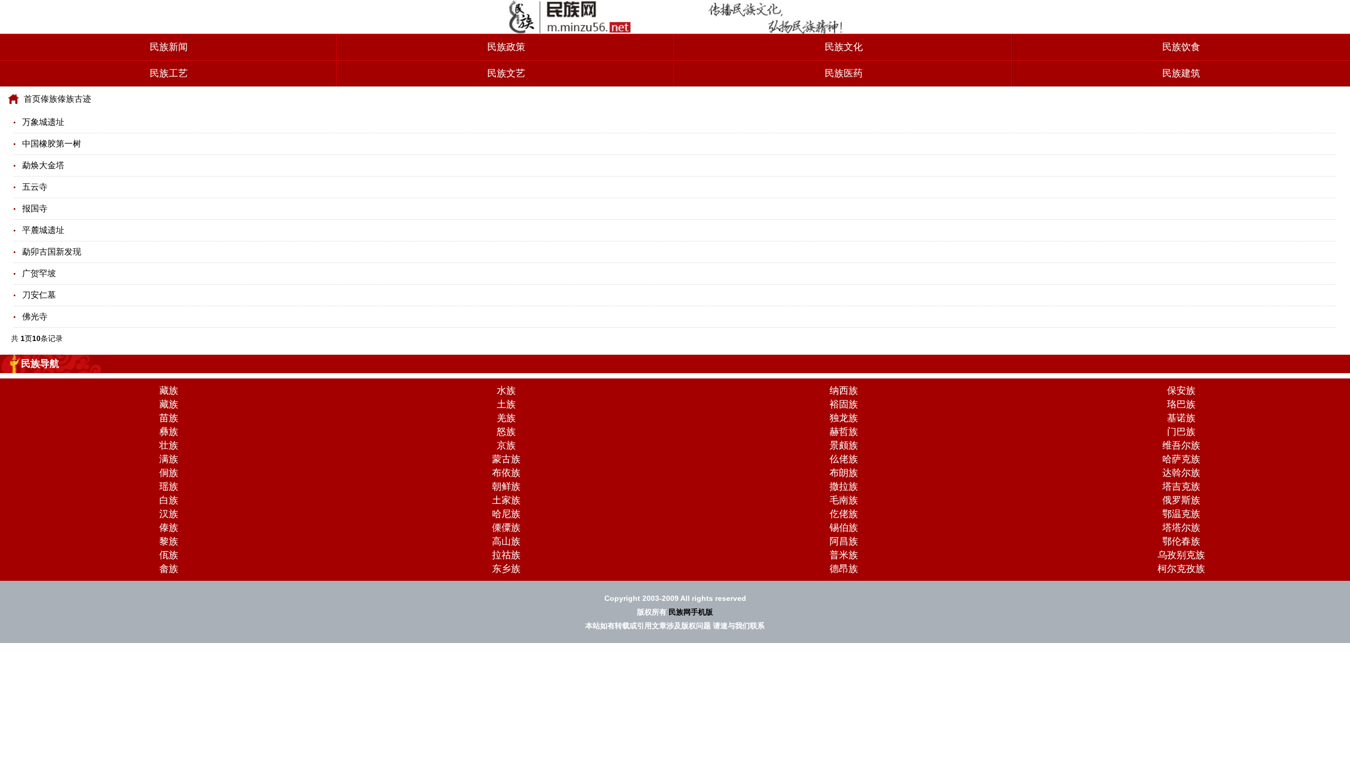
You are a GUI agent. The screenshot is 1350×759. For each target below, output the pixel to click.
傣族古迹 (74, 98)
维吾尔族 (1181, 445)
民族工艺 (169, 73)
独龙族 (844, 418)
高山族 (506, 541)
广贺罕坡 (39, 273)
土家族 (506, 500)
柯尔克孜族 (1181, 568)
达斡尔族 (1181, 473)
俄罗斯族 (1181, 500)
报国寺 (34, 208)
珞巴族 (1181, 404)
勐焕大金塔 (43, 165)
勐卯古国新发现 (51, 251)
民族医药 (844, 73)
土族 (506, 404)
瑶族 (168, 486)
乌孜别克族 (1181, 555)
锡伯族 (844, 527)
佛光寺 (34, 316)
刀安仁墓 (39, 294)
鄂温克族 (1181, 514)
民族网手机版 (691, 612)
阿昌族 (844, 541)
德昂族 (844, 568)
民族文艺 (506, 73)
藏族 (168, 390)
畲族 (168, 568)
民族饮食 (1181, 47)
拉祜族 (506, 555)
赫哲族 (844, 431)
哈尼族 (506, 514)
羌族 (506, 418)
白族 (168, 500)
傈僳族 (506, 527)
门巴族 (1181, 431)
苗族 (168, 418)
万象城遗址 (43, 122)
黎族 (168, 541)
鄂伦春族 (1181, 541)
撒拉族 (844, 486)
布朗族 (844, 473)
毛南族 (844, 500)
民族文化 (844, 47)
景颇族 (844, 445)
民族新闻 (169, 47)
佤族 (168, 555)
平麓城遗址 (43, 230)
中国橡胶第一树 (51, 143)
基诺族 (1181, 418)
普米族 (844, 555)
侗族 (168, 473)
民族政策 (506, 47)
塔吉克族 (1181, 486)
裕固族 (844, 404)
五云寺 (34, 186)
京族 (506, 445)
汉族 (168, 514)
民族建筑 (1181, 73)
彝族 (168, 431)
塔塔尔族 (1181, 527)
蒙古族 (506, 459)
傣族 (49, 98)
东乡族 (506, 568)
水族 (506, 390)
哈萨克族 (1181, 459)
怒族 (506, 431)
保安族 (1181, 390)
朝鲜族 (506, 486)
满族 (168, 459)
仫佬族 (844, 459)
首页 (32, 98)
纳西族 (844, 390)
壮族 (168, 445)
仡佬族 (844, 514)
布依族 (506, 473)
